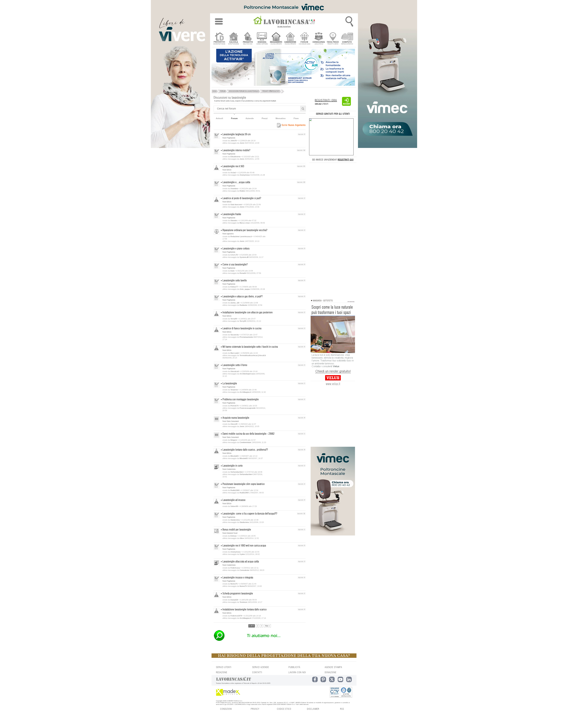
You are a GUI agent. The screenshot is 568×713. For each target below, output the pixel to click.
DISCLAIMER (313, 709)
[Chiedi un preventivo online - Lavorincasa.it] (259, 640)
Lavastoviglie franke (231, 214)
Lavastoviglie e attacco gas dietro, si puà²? (242, 296)
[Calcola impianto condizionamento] (290, 39)
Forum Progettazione (228, 138)
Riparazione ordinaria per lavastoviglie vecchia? (244, 230)
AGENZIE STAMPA (333, 667)
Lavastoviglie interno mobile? (236, 150)
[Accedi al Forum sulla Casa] (304, 39)
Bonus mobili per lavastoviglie (236, 529)
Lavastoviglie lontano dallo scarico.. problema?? (245, 450)
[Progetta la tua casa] (284, 657)
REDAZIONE (221, 672)
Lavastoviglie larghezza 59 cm (236, 134)
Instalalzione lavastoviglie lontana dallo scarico (244, 609)
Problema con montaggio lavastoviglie (240, 399)
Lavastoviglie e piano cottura (235, 248)
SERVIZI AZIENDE (260, 667)
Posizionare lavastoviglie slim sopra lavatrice (243, 484)
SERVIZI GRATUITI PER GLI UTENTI (333, 114)
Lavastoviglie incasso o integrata (237, 577)
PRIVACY (255, 709)
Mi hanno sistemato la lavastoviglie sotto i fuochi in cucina (250, 347)
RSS (342, 709)
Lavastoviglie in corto (232, 465)
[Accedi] (346, 105)
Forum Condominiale (228, 469)
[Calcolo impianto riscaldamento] (276, 39)
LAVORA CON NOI (297, 672)
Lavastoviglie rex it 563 (233, 166)
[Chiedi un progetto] (247, 39)
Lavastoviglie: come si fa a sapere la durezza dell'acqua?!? (249, 513)
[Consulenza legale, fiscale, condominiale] (318, 39)
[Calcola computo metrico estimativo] (347, 39)
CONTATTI (257, 672)
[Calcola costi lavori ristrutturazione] (233, 39)
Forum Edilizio (226, 170)
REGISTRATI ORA (326, 100)
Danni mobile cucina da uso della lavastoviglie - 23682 (248, 434)
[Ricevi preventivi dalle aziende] (219, 39)
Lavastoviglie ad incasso (233, 500)
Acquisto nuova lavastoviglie (235, 418)
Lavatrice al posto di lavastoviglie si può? (241, 198)
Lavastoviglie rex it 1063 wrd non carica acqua (244, 545)
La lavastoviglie (229, 383)
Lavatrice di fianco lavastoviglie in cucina (241, 328)
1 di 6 (251, 626)
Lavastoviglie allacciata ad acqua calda (240, 561)
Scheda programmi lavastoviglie (237, 593)
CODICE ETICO (284, 709)
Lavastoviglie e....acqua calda (236, 182)
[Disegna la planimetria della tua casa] (261, 39)
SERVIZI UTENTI (223, 667)
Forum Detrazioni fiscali (230, 533)
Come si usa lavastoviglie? (235, 264)
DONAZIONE (330, 672)
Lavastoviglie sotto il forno (234, 365)
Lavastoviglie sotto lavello (234, 280)
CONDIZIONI (226, 709)
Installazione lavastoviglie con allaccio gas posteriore (247, 312)
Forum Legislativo (228, 234)
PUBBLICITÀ (294, 667)
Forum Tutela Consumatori (230, 421)
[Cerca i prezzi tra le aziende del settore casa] (332, 39)
